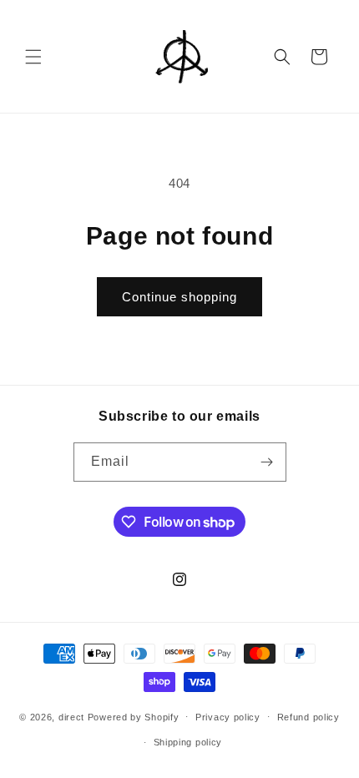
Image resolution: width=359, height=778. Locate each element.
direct (71, 716)
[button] (33, 56)
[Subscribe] (267, 462)
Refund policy (308, 717)
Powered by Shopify (134, 716)
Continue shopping (179, 297)
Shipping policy (188, 742)
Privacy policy (227, 717)
